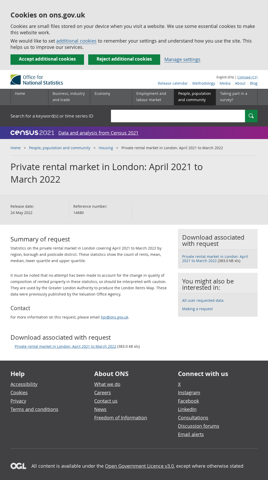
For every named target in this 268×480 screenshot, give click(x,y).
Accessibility (23, 384)
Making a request (197, 308)
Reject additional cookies (124, 59)
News (100, 409)
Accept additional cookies (47, 59)
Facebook (188, 401)
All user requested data (203, 300)
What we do (107, 384)
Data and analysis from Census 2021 (98, 133)
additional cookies (76, 41)
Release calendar (173, 83)
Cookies (19, 392)
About (240, 83)
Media (225, 83)
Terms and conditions (34, 409)
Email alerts (191, 434)
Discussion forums (198, 426)
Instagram (189, 392)
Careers (102, 392)
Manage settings (182, 59)
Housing (106, 147)
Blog (254, 83)
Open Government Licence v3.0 (139, 466)
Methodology (203, 83)
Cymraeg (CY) (247, 77)
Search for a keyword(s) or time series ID (51, 116)
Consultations (193, 417)
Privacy (18, 401)
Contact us (106, 401)
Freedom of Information (120, 417)
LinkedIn (187, 409)
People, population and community (59, 147)
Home (20, 93)
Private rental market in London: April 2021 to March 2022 (65, 346)
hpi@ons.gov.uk (114, 317)
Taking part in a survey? (233, 96)
